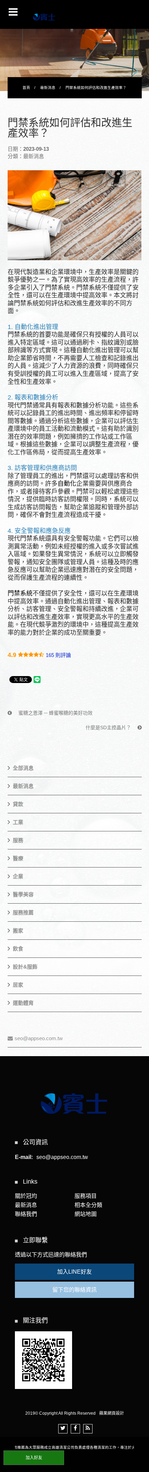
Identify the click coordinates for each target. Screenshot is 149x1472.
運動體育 (23, 1003)
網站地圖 (85, 1214)
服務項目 (85, 1196)
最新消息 (47, 87)
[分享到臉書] (75, 1428)
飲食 (18, 949)
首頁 (26, 87)
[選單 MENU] (13, 12)
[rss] (88, 1428)
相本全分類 (88, 1205)
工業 (18, 822)
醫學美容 (23, 894)
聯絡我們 (26, 1214)
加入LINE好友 (74, 1272)
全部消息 (23, 768)
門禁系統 (20, 593)
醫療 (18, 858)
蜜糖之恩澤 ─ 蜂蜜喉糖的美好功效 (55, 713)
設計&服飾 (25, 967)
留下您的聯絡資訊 (74, 1290)
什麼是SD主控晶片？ (109, 727)
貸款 (18, 804)
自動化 (67, 483)
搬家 (18, 931)
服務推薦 (23, 912)
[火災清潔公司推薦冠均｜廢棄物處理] (74, 57)
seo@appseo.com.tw (39, 1038)
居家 (18, 985)
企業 (18, 876)
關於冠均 (26, 1196)
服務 (18, 840)
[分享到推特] (63, 1428)
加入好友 (34, 1457)
